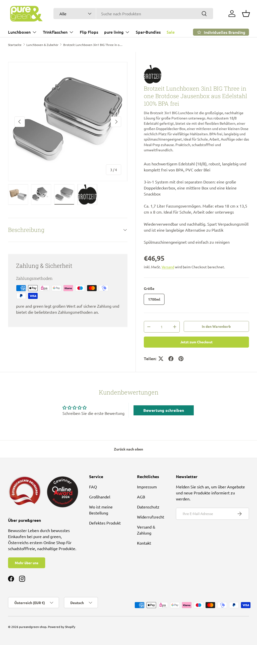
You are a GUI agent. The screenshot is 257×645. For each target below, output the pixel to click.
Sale (171, 32)
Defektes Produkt (105, 522)
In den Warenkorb (216, 326)
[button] (245, 13)
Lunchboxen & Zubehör (42, 44)
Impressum (147, 486)
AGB (141, 496)
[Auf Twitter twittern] (161, 359)
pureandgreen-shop (32, 627)
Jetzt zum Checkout (196, 342)
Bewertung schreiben (163, 410)
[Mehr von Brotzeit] (196, 74)
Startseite (15, 44)
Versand (168, 267)
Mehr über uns (26, 562)
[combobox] (133, 13)
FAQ (93, 486)
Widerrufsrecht (150, 516)
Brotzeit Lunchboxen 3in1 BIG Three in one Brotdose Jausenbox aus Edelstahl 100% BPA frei (93, 44)
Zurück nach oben (128, 449)
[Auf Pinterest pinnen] (181, 359)
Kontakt (144, 542)
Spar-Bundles (148, 32)
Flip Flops (89, 32)
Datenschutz (148, 506)
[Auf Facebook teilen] (171, 359)
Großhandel (99, 496)
